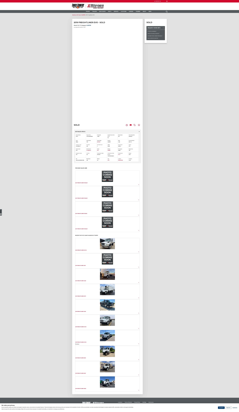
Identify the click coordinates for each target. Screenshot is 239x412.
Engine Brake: (89, 140)
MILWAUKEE (120, 160)
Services (116, 11)
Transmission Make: (100, 153)
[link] (127, 125)
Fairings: (109, 140)
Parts (109, 11)
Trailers (94, 11)
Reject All (228, 407)
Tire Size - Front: (78, 144)
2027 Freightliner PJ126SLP (81, 182)
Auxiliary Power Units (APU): (111, 136)
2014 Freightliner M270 (80, 296)
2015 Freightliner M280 (80, 357)
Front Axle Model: (131, 140)
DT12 (119, 154)
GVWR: (109, 144)
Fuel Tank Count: (100, 144)
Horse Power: (120, 144)
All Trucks (79, 14)
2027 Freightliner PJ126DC (81, 213)
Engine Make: (99, 140)
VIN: (76, 158)
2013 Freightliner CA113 (80, 265)
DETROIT (98, 141)
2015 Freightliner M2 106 (80, 326)
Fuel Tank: (88, 144)
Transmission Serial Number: (111, 154)
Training (138, 11)
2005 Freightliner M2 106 (81, 250)
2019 (108, 160)
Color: (77, 140)
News (150, 11)
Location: (119, 158)
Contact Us (158, 1)
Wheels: (98, 158)
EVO (98, 150)
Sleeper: (130, 153)
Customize (235, 407)
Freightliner (89, 150)
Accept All (221, 407)
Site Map (144, 402)
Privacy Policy (137, 402)
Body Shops (102, 11)
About (144, 11)
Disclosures (151, 402)
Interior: (130, 144)
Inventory (74, 14)
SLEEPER (83, 14)
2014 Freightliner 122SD (80, 280)
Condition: (130, 158)
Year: (108, 158)
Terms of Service (128, 402)
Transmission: (120, 153)
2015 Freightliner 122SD (80, 311)
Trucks (88, 11)
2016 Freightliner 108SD (80, 388)
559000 (109, 150)
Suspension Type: (79, 153)
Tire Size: (88, 153)
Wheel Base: (88, 158)
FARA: (119, 140)
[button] (166, 1)
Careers (131, 11)
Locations (123, 11)
